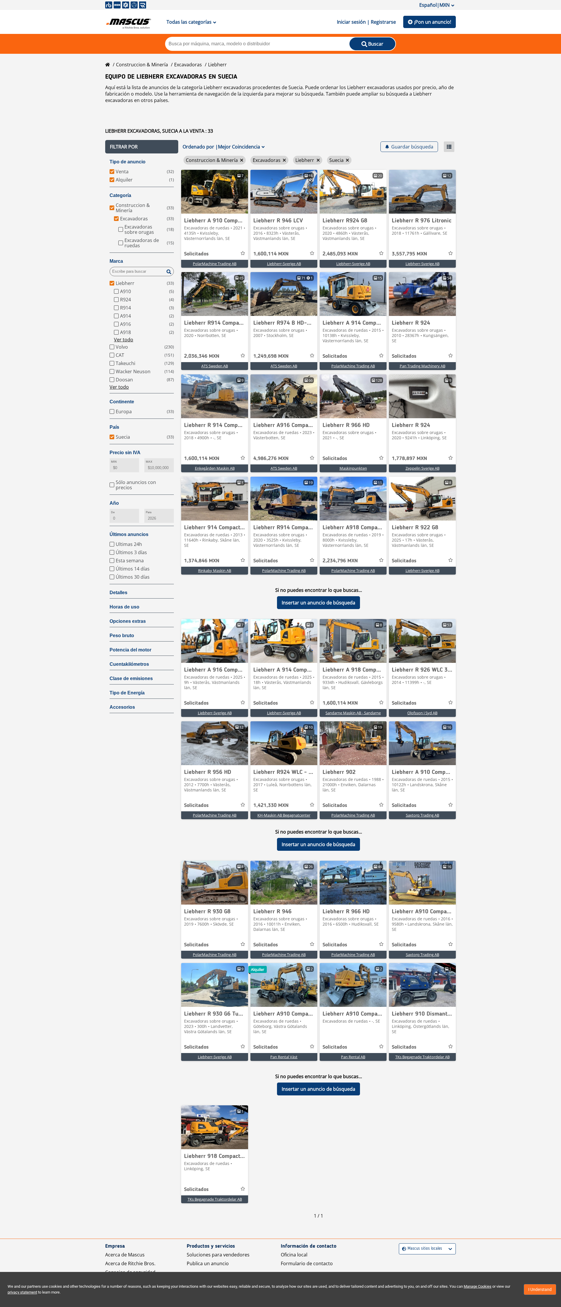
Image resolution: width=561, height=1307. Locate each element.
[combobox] (403, 1248)
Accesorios (122, 707)
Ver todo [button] (123, 339)
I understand (540, 1289)
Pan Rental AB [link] (353, 1056)
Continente (122, 401)
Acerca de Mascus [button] (125, 1254)
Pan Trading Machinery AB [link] (422, 366)
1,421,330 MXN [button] (271, 805)
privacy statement (22, 1292)
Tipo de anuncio (128, 161)
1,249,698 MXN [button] (271, 356)
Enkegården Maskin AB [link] (215, 468)
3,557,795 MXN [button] (409, 254)
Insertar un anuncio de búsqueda (318, 602)
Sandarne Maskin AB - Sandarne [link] (353, 712)
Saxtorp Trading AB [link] (422, 815)
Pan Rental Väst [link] (283, 1056)
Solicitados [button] (196, 254)
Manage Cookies (477, 1286)
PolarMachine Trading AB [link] (214, 263)
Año (114, 503)
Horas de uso (124, 606)
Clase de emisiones (131, 678)
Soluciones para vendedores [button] (218, 1254)
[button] (141, 146)
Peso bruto (122, 635)
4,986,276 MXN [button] (271, 458)
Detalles (118, 592)
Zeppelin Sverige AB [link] (422, 468)
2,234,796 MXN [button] (340, 560)
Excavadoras (188, 64)
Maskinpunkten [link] (353, 468)
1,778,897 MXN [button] (409, 458)
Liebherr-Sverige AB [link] (284, 263)
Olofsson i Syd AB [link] (422, 712)
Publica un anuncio (208, 1263)
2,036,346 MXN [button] (201, 356)
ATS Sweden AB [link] (214, 366)
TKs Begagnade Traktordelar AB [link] (422, 1056)
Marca (116, 261)
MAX (149, 461)
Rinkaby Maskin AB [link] (214, 570)
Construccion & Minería (142, 64)
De (113, 512)
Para (148, 512)
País (114, 427)
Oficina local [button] (294, 1254)
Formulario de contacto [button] (307, 1263)
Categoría (120, 195)
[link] (214, 192)
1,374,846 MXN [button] (201, 560)
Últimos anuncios (129, 534)
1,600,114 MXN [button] (271, 254)
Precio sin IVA (125, 452)
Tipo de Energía (127, 692)
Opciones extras (128, 621)
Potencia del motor (130, 649)
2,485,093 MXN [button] (340, 254)
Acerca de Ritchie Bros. (130, 1263)
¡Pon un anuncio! (432, 22)
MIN (114, 461)
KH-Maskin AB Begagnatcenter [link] (283, 815)
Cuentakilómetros (129, 664)
